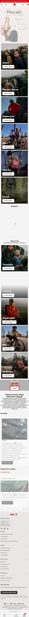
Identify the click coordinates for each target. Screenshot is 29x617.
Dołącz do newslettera (9, 592)
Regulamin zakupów (5, 548)
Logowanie (3, 561)
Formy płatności (4, 536)
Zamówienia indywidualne (7, 578)
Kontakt (2, 575)
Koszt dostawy (4, 538)
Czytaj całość (7, 502)
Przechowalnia (4, 566)
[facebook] (1, 528)
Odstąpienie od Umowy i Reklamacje (9, 541)
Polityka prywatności (5, 550)
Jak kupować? (4, 552)
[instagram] (4, 528)
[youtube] (7, 528)
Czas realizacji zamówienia (7, 534)
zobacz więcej (7, 462)
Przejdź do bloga (5, 472)
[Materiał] (14, 429)
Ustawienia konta (5, 568)
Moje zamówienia (5, 564)
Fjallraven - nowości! (5, 580)
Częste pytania (4, 555)
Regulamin (15, 595)
